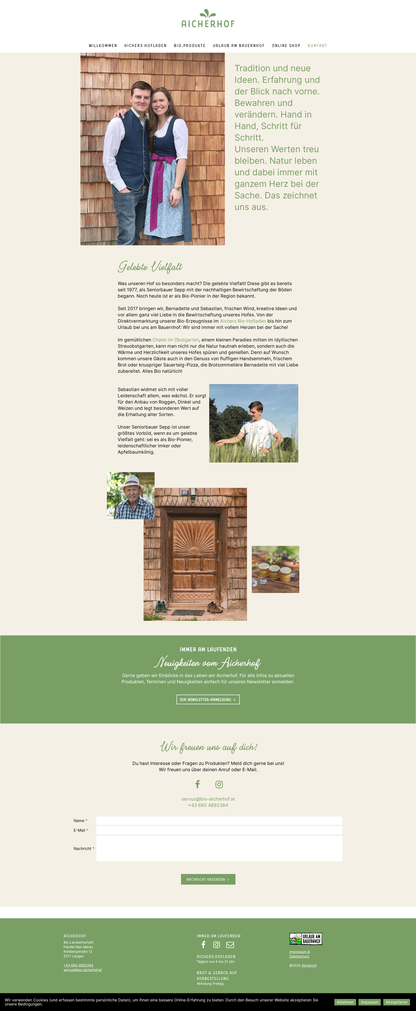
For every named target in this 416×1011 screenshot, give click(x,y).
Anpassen (369, 1002)
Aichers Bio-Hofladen (243, 321)
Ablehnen (345, 1002)
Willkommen (103, 45)
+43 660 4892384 (208, 805)
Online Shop (286, 45)
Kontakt (317, 45)
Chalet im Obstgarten (175, 340)
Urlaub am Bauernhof (239, 45)
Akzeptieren (397, 1002)
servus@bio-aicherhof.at (208, 799)
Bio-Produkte (190, 45)
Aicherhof (309, 965)
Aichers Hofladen (145, 45)
